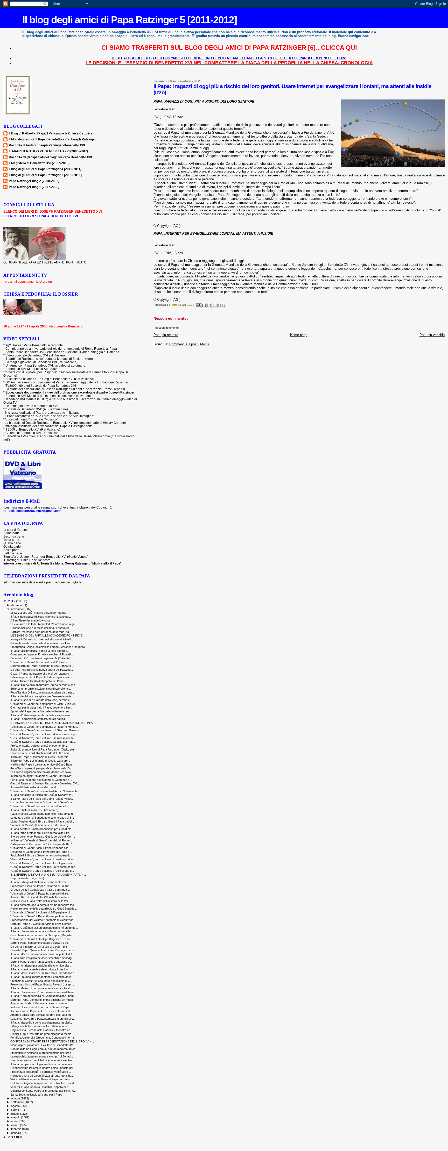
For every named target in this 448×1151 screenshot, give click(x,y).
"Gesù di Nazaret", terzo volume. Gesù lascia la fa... (43, 738)
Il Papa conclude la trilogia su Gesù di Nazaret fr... (41, 794)
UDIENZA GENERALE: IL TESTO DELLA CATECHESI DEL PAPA (51, 722)
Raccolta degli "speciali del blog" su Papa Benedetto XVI (50, 157)
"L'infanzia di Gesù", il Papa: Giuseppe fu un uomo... (42, 916)
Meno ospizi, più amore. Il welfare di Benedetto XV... (42, 1045)
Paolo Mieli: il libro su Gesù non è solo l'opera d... (40, 855)
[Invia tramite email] (204, 305)
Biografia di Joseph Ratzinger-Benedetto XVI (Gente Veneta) (45, 556)
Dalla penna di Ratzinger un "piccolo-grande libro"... (42, 844)
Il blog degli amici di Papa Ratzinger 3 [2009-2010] (45, 175)
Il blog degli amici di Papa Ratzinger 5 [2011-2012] (129, 19)
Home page (298, 335)
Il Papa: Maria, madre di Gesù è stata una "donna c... (43, 973)
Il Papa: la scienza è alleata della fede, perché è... (41, 700)
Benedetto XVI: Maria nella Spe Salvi (31, 368)
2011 (12, 1137)
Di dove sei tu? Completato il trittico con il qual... (40, 889)
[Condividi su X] (213, 305)
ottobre (16, 1098)
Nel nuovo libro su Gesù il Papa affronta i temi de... (42, 1075)
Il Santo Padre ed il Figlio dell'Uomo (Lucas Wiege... (42, 798)
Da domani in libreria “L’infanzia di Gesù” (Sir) (38, 946)
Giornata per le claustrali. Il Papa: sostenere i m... (41, 707)
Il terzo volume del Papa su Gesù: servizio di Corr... (42, 836)
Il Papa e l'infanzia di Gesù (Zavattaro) (34, 810)
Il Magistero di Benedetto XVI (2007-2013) (39, 163)
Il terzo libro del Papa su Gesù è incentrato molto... (42, 1011)
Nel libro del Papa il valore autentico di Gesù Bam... (42, 764)
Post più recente (165, 335)
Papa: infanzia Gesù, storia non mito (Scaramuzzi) (42, 813)
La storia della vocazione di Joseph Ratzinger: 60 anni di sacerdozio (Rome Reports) (65, 389)
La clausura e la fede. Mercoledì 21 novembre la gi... (43, 624)
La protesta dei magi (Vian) (27, 878)
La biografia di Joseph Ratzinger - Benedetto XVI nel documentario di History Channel (65, 422)
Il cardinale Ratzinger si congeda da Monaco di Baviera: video (49, 358)
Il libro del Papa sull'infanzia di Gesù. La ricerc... (40, 760)
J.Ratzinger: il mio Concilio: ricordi (27, 560)
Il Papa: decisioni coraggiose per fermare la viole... (41, 696)
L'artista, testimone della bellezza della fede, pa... (40, 631)
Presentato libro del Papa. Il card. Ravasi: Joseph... (42, 984)
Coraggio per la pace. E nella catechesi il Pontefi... (41, 654)
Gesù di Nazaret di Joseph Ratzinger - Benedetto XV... (44, 783)
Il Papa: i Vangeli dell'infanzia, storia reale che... (39, 882)
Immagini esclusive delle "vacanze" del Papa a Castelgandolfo (49, 426)
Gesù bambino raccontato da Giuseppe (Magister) (42, 935)
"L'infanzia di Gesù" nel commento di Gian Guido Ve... (43, 703)
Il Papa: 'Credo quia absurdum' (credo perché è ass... (44, 685)
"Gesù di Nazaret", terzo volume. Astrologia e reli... (42, 863)
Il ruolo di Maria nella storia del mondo (33, 787)
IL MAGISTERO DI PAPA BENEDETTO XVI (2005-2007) (48, 151)
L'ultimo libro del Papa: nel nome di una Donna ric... (42, 665)
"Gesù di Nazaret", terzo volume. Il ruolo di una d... (42, 870)
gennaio (16, 1132)
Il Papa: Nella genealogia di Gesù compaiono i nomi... (43, 995)
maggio (16, 1117)
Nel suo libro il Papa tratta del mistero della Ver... (40, 901)
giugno (15, 1113)
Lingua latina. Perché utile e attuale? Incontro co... (41, 1030)
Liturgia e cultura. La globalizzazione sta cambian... (42, 1060)
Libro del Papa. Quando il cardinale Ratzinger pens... (43, 950)
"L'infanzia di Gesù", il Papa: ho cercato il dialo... (40, 893)
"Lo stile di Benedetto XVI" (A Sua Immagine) (36, 409)
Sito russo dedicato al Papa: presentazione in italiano (42, 412)
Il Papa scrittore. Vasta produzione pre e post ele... (42, 829)
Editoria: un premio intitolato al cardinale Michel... (40, 688)
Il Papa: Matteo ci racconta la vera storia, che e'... (41, 988)
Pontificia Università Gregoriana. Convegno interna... (43, 1037)
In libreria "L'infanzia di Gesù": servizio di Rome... (41, 840)
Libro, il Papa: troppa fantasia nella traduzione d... (41, 961)
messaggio (193, 132)
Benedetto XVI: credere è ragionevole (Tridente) (40, 658)
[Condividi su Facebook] (218, 305)
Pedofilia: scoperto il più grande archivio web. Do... (41, 768)
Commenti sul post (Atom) (189, 344)
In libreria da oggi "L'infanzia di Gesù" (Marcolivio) (41, 775)
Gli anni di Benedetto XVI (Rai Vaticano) (33, 432)
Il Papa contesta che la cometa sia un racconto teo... (43, 904)
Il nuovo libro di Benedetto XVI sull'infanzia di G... (40, 897)
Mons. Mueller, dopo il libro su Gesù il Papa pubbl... (42, 821)
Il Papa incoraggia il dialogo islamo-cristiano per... (41, 616)
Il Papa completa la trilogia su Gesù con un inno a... (42, 1064)
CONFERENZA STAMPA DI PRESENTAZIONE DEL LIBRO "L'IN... (52, 1041)
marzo (15, 1125)
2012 (12, 601)
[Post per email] (198, 304)
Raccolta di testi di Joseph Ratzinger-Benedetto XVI (47, 145)
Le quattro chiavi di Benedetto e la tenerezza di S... (42, 817)
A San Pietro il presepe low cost (30, 620)
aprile (15, 1121)
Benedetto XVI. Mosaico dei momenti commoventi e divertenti (48, 395)
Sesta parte (11, 550)
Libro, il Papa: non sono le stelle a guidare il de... (40, 942)
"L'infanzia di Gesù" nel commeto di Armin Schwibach (43, 791)
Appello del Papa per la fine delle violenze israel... (41, 711)
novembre (18, 609)
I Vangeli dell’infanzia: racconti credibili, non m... (39, 1026)
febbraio (16, 1129)
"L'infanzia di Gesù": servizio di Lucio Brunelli (38, 806)
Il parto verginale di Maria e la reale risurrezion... (40, 1003)
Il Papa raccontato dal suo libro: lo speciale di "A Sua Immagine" (49, 416)
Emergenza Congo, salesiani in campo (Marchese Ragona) (47, 646)
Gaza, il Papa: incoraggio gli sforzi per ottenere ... (41, 673)
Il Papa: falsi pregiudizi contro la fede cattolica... (39, 650)
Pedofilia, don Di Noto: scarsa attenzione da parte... (42, 692)
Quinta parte (12, 546)
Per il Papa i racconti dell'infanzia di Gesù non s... (41, 779)
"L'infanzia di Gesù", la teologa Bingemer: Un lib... (41, 939)
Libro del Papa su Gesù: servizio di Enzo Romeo (40, 923)
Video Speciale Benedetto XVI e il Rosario (35, 355)
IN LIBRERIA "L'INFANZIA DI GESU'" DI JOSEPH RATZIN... (48, 874)
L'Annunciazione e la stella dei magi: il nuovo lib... (40, 628)
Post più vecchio (432, 335)
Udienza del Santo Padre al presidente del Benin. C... (43, 1090)
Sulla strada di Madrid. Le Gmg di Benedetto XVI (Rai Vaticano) (49, 379)
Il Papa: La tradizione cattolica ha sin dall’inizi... (39, 718)
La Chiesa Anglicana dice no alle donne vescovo (40, 772)
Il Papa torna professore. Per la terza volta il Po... (41, 832)
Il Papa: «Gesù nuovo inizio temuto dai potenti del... (42, 954)
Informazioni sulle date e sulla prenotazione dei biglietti (42, 582)
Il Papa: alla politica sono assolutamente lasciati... (41, 1022)
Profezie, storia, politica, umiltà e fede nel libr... (39, 745)
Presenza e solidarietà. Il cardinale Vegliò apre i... (41, 1071)
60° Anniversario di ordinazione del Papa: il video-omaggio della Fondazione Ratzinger (66, 382)
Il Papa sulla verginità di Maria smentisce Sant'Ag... (42, 958)
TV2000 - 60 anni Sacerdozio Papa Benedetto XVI (40, 385)
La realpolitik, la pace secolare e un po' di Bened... (41, 1056)
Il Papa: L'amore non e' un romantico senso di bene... (43, 992)
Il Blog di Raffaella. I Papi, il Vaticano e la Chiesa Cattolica (51, 133)
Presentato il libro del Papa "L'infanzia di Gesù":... (41, 886)
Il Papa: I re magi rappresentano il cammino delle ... (42, 976)
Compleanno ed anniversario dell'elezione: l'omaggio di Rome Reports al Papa (61, 348)
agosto (15, 1105)
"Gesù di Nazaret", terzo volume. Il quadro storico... (42, 859)
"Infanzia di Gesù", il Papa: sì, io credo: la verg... (40, 825)
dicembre (17, 605)
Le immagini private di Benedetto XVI (31, 406)
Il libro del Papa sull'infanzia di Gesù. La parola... (40, 757)
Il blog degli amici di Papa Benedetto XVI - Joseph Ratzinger (52, 139)
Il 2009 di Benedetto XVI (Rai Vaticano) (32, 429)
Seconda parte (13, 536)
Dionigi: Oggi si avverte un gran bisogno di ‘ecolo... (42, 1033)
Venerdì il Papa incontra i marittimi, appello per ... (40, 1087)
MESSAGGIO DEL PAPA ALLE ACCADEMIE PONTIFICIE (46, 635)
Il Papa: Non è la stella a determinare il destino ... (40, 969)
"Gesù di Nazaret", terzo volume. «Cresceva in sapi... (44, 734)
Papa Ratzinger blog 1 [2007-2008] (34, 187)
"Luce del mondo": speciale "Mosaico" (31, 419)
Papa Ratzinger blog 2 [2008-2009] (34, 181)
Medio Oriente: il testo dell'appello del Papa (37, 681)
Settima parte (12, 553)
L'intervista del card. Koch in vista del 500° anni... (41, 753)
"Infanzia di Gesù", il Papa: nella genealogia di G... (41, 980)
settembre (18, 1102)
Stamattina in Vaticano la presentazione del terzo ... (42, 1052)
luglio (14, 1109)
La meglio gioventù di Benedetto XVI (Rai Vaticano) (41, 362)
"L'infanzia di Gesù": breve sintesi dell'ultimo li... (39, 662)
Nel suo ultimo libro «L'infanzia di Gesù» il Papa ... (41, 1007)
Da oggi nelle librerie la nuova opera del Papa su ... (42, 669)
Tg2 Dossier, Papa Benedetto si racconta (34, 345)
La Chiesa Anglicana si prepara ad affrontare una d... (43, 1083)
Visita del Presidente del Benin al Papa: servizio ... (41, 1079)
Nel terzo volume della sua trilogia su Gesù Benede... (43, 908)
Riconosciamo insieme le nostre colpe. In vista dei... (42, 1067)
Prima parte (11, 533)
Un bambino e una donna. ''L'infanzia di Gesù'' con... (42, 802)
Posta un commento (166, 327)
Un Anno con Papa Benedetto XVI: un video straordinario (45, 365)
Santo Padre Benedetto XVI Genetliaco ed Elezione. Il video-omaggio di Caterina (62, 352)
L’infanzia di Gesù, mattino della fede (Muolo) (38, 612)
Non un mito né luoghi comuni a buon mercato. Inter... (43, 1048)
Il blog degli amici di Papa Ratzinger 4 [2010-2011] (45, 169)
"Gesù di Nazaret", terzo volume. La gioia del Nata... (43, 741)
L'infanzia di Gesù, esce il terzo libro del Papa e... (41, 851)
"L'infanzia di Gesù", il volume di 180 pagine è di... (41, 912)
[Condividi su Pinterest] (223, 305)
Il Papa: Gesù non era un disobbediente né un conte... (44, 927)
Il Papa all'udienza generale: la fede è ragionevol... (41, 715)
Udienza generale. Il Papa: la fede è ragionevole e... (42, 677)
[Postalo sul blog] (209, 305)
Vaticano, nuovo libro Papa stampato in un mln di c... (42, 1018)
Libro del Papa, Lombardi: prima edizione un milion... (42, 999)
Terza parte (11, 539)
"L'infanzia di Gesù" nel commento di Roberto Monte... (44, 726)
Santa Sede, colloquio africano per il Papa (36, 1094)
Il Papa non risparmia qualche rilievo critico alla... (40, 965)
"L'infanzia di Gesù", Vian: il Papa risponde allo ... (40, 847)
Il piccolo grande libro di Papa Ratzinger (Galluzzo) (42, 749)
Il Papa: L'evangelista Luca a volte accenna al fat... (42, 931)
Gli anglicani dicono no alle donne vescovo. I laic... (41, 643)
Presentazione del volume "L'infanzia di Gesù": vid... (42, 919)
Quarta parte (12, 543)
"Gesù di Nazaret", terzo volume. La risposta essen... (44, 866)
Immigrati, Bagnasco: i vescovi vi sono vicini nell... (41, 639)
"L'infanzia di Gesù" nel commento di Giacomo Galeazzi (45, 730)
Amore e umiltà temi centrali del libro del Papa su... (41, 1014)
